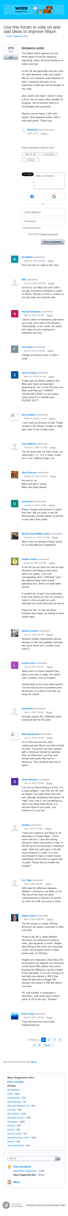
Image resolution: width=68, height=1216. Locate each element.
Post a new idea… (16, 1082)
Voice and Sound (15, 1145)
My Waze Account (16, 1117)
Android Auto (13, 1098)
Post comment (53, 241)
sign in (33, 1062)
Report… (45, 133)
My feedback (13, 1090)
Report (51, 261)
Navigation (12, 1121)
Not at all (32, 154)
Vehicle (11, 1141)
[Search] (58, 1158)
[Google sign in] (54, 196)
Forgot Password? (32, 228)
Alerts (10, 1094)
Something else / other (18, 1137)
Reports (11, 1125)
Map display (13, 1113)
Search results (14, 1133)
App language (14, 1102)
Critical (32, 160)
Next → (48, 1045)
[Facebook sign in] (32, 196)
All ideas (11, 1086)
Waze (16, 1182)
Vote (11, 57)
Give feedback (22, 1166)
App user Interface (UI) (18, 1106)
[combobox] (32, 1158)
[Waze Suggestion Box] (34, 10)
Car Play (11, 1109)
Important (51, 154)
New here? (43, 234)
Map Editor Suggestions (25, 1171)
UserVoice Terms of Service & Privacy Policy (46, 1205)
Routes (10, 1129)
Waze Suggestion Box (20, 1077)
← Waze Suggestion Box (16, 36)
